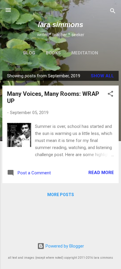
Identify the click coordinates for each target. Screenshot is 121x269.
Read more (101, 172)
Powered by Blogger (64, 246)
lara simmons (60, 25)
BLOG (29, 53)
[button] (110, 94)
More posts (60, 194)
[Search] (112, 12)
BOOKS (53, 53)
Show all (102, 75)
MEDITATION (84, 53)
